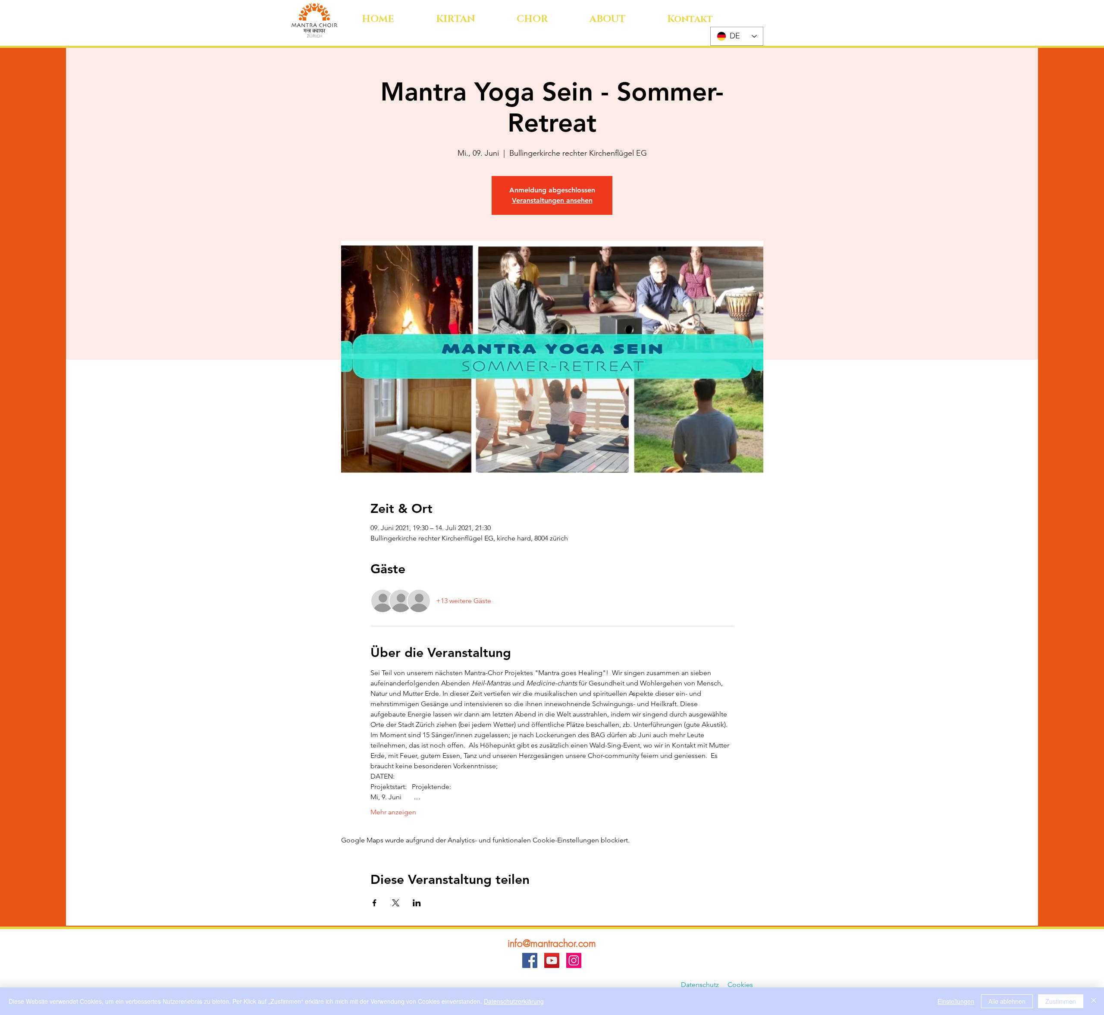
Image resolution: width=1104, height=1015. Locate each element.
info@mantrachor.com (552, 943)
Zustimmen (1060, 1001)
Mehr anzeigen (393, 812)
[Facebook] (529, 960)
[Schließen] (1093, 1001)
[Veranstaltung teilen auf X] (396, 902)
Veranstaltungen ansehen (552, 200)
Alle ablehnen (1007, 1001)
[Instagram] (573, 960)
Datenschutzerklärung (514, 1001)
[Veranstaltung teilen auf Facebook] (374, 902)
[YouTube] (551, 960)
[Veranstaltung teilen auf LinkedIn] (417, 902)
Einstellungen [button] (956, 1001)
